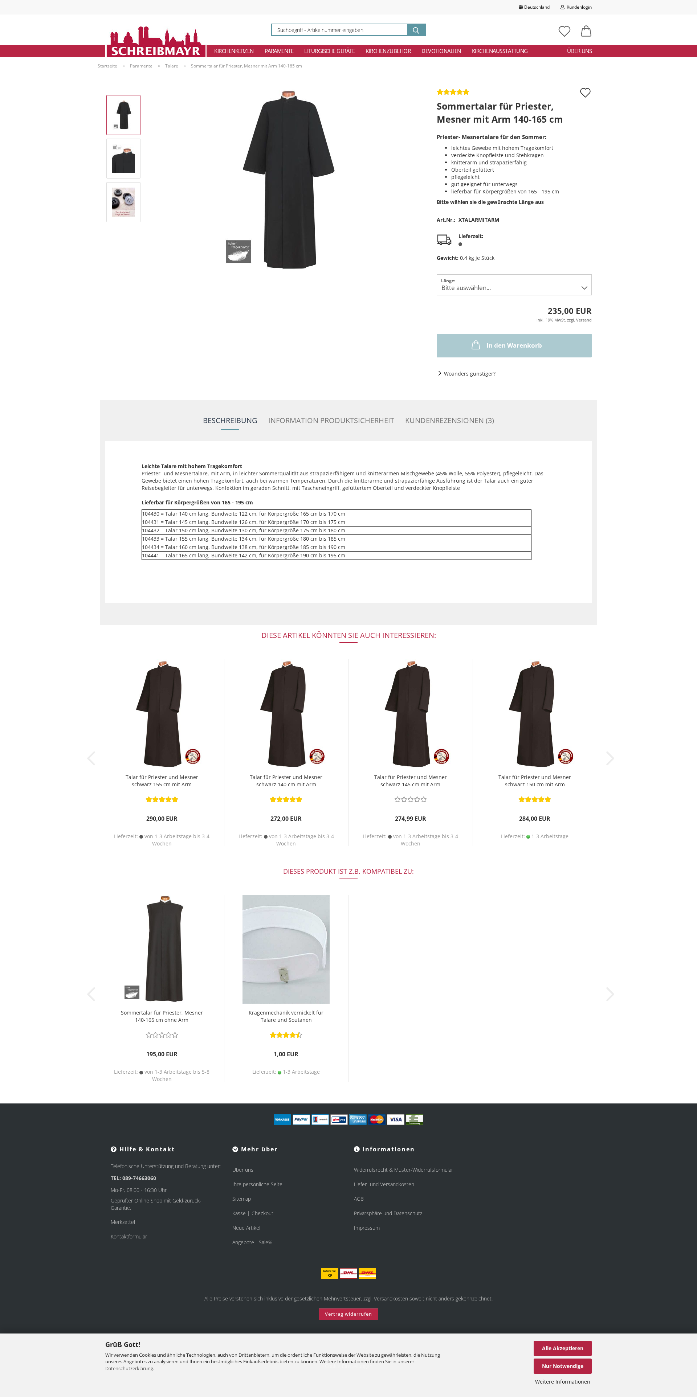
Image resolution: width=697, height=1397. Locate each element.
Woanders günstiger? (470, 373)
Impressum (367, 1227)
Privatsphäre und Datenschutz (388, 1213)
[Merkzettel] (564, 30)
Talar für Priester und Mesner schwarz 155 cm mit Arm (162, 781)
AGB (359, 1198)
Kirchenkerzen (234, 50)
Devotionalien (441, 50)
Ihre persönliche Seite (257, 1184)
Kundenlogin (578, 7)
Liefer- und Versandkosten (384, 1184)
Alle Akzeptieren (562, 1348)
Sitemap (241, 1198)
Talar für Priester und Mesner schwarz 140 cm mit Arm (286, 781)
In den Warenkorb (514, 345)
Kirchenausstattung (500, 50)
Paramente (279, 50)
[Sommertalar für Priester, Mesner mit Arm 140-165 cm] (286, 179)
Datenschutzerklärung (129, 1368)
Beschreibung (230, 420)
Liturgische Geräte (329, 50)
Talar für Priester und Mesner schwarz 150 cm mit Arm (534, 781)
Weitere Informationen (562, 1381)
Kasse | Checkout (252, 1213)
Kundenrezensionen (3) (449, 420)
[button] (586, 30)
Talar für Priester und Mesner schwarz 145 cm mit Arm (410, 781)
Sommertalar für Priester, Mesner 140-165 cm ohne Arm (162, 1016)
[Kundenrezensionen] (453, 94)
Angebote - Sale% (252, 1242)
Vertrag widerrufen (348, 1314)
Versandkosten (391, 1298)
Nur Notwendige (562, 1366)
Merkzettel (123, 1221)
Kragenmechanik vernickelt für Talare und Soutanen (286, 1016)
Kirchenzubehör (388, 50)
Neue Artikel (246, 1227)
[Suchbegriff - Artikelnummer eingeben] (416, 29)
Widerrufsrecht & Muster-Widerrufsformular (403, 1169)
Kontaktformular (129, 1236)
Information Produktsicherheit (331, 420)
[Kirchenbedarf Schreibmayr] (156, 30)
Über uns (579, 50)
